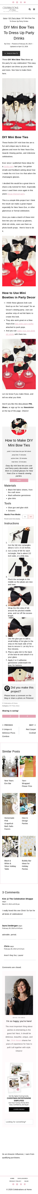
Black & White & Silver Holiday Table (8, 872)
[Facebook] (13, 2)
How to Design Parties (25, 827)
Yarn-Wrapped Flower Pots (27, 790)
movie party (9, 163)
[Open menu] (34, 9)
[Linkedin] (24, 1184)
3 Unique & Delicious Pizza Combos (8, 737)
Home (13, 1178)
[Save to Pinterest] (27, 722)
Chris (8, 44)
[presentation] (10, 773)
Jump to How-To (12, 53)
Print (19, 484)
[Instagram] (17, 2)
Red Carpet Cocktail (31, 736)
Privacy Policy (15, 1181)
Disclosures (22, 1178)
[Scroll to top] (35, 1174)
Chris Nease (16, 1049)
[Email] (24, 2)
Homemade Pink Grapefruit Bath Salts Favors (9, 830)
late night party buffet (24, 327)
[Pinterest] (21, 2)
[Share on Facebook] (10, 722)
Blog (26, 1181)
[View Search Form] (29, 9)
